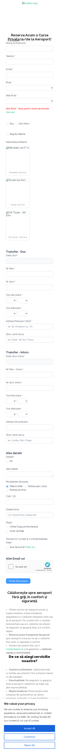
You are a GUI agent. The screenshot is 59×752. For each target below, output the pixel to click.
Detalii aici (30, 547)
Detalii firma (12, 509)
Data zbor (12, 255)
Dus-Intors (23, 123)
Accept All (29, 728)
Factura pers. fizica (37, 486)
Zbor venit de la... (15, 334)
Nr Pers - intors (15, 369)
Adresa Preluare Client (19, 321)
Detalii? (10, 457)
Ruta (9, 82)
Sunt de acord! (22, 547)
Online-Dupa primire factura (23, 526)
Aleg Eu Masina (17, 134)
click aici (10, 112)
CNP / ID (11, 496)
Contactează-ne (14, 649)
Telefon (11, 56)
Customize (29, 737)
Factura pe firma (17, 490)
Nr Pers (10, 268)
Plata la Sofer (16, 486)
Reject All (29, 745)
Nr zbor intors (14, 382)
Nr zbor (11, 281)
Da (10, 461)
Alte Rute (12, 95)
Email (9, 69)
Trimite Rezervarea (18, 581)
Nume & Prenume (16, 43)
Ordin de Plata (16, 531)
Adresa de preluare (17, 421)
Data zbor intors (15, 356)
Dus (11, 123)
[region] (29, 725)
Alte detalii (12, 469)
